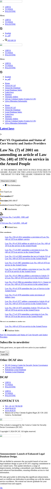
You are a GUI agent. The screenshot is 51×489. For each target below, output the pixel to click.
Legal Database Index (13, 90)
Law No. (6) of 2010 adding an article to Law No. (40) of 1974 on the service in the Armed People (27, 244)
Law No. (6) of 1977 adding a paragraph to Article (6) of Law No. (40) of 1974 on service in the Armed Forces (27, 302)
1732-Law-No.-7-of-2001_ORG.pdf (14, 217)
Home (7, 83)
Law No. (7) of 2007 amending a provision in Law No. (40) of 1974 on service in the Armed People (26, 251)
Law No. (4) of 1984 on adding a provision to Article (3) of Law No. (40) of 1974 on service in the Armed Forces (27, 277)
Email (2, 352)
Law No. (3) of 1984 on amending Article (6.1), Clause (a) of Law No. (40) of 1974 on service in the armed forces (28, 283)
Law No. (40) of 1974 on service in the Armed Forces (26, 326)
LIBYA (8, 7)
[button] (25, 15)
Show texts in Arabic (8, 181)
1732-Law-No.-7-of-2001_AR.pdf (13, 223)
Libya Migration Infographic (16, 101)
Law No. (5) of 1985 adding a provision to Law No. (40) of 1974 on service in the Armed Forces (27, 270)
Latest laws (9, 92)
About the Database (12, 88)
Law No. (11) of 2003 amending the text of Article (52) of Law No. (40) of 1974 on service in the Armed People (27, 257)
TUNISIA (9, 9)
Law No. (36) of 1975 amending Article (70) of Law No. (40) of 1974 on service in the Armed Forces (27, 309)
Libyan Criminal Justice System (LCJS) (20, 99)
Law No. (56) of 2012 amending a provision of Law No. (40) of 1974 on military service (27, 238)
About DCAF (10, 86)
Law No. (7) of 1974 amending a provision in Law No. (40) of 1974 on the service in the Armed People (26, 315)
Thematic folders (11, 97)
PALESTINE (10, 11)
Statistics (8, 94)
